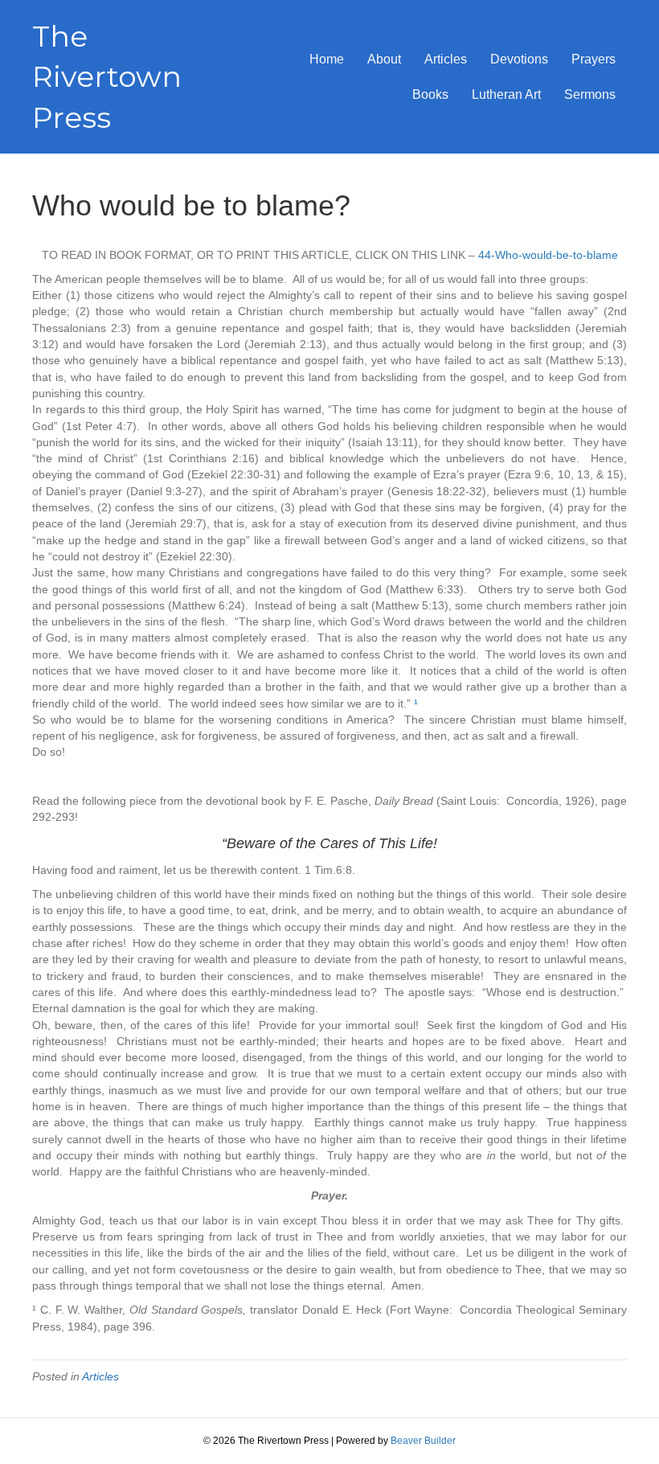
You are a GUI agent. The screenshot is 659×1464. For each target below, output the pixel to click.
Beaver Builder (423, 1440)
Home (326, 59)
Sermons (590, 94)
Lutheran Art (506, 94)
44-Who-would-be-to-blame (548, 254)
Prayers (593, 59)
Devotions (519, 59)
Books (430, 94)
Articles (445, 59)
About (384, 59)
